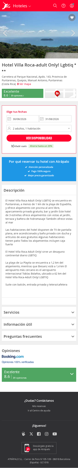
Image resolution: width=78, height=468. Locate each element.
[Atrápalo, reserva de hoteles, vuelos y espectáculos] (6, 5)
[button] (72, 18)
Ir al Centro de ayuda (39, 410)
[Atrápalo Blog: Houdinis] (23, 434)
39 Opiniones (17, 95)
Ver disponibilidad (39, 138)
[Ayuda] (63, 5)
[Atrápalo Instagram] (47, 434)
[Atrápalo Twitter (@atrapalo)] (31, 434)
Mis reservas (39, 406)
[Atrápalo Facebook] (39, 434)
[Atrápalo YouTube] (55, 434)
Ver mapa (25, 84)
